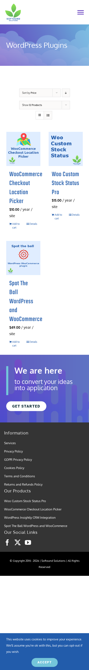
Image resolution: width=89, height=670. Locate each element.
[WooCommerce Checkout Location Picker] (23, 149)
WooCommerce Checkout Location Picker (25, 188)
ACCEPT (44, 662)
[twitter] (17, 542)
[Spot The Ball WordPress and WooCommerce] (23, 258)
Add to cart (16, 225)
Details (33, 223)
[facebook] (7, 542)
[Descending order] (66, 93)
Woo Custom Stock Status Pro (65, 183)
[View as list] (48, 115)
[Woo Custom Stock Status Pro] (66, 149)
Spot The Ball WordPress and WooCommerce (25, 302)
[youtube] (28, 542)
